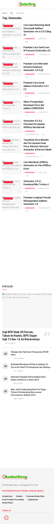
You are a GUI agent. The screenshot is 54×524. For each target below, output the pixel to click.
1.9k (26, 77)
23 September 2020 (32, 157)
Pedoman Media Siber (35, 496)
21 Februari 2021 (43, 54)
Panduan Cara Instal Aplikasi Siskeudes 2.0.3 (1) (35, 86)
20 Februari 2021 (43, 74)
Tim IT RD (34, 485)
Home (4, 13)
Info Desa (8, 26)
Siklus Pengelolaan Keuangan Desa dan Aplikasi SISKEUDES (33, 105)
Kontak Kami (7, 496)
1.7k (43, 134)
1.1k (26, 115)
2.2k (26, 58)
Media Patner (7, 503)
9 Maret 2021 (42, 39)
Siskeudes (20, 13)
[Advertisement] (27, 253)
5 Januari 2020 (43, 188)
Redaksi (19, 496)
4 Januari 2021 (43, 112)
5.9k (26, 96)
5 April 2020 (42, 172)
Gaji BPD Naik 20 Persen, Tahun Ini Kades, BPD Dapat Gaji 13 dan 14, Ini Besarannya (21, 335)
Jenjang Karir (33, 500)
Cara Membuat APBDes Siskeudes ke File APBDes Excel (37, 165)
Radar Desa (30, 39)
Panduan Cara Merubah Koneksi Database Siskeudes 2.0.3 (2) (35, 67)
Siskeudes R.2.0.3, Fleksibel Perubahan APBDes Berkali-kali (34, 124)
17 (42, 157)
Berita (6, 140)
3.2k (26, 211)
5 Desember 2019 (43, 208)
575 (26, 191)
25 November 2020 (32, 134)
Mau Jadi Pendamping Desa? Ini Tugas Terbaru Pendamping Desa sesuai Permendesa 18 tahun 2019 (28, 392)
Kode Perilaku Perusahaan (13, 500)
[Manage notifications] (6, 517)
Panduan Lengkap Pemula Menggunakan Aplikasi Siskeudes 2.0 (37, 200)
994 (26, 42)
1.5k (26, 176)
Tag (11, 13)
